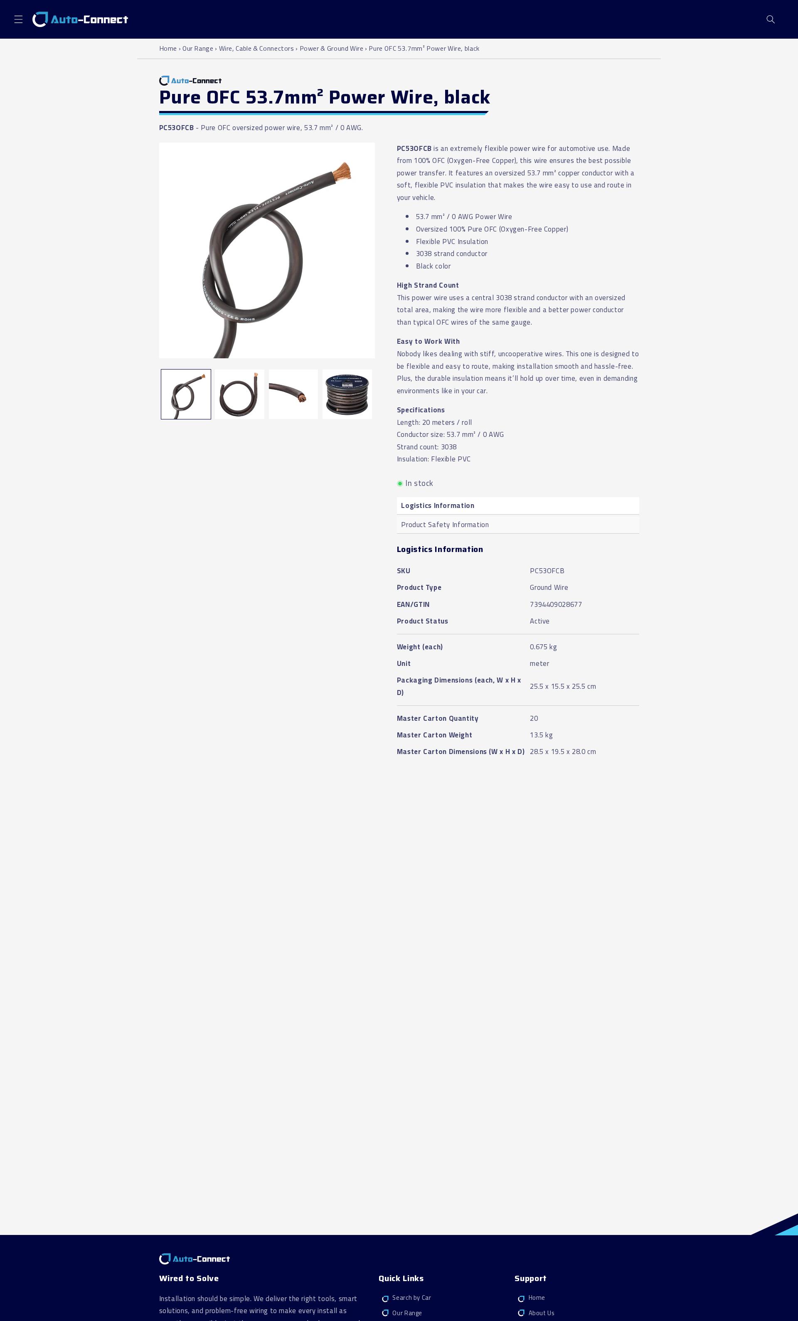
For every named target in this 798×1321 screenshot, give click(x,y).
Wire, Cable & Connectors (256, 48)
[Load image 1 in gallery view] (186, 394)
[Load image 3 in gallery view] (293, 394)
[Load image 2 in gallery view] (239, 394)
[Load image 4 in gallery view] (347, 394)
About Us (542, 1313)
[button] (18, 19)
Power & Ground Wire (332, 48)
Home (169, 48)
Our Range (198, 48)
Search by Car (411, 1297)
